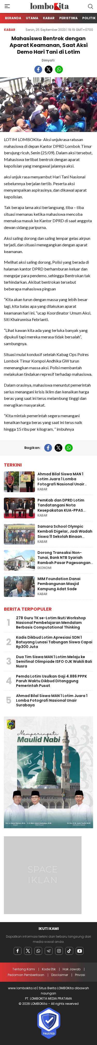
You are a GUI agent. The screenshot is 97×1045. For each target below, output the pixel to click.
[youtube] (80, 951)
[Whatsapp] (38, 951)
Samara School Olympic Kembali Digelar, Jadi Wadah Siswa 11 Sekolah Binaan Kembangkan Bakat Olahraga (65, 536)
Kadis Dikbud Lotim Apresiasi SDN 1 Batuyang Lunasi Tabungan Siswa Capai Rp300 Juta (54, 642)
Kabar (9, 29)
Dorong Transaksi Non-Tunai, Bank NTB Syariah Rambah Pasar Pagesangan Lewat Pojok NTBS (64, 560)
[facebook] (38, 69)
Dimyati (48, 60)
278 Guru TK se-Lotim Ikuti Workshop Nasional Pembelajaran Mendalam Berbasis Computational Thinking (51, 622)
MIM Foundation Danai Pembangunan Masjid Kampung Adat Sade (59, 583)
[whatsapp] (59, 69)
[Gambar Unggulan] (48, 104)
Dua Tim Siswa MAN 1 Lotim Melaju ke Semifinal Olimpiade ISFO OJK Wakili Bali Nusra (54, 661)
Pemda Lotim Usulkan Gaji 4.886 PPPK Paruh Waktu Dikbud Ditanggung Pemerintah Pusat (51, 681)
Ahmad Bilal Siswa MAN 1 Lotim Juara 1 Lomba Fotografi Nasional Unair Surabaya (61, 481)
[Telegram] (49, 951)
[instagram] (59, 951)
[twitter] (49, 69)
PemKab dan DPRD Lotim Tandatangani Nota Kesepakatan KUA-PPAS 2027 (61, 508)
